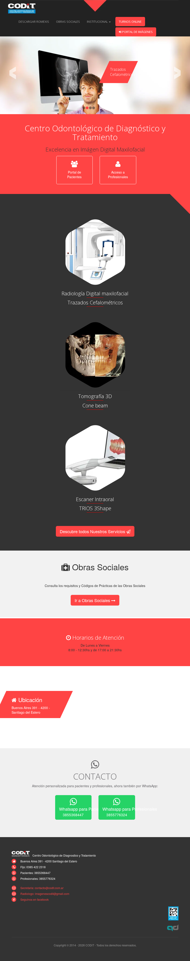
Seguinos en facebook (34, 899)
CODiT (24, 8)
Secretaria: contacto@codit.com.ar (41, 888)
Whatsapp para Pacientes (75, 811)
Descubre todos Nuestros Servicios (93, 531)
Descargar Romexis (34, 21)
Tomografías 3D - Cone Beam (120, 69)
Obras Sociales (68, 21)
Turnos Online (130, 21)
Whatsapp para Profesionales (118, 811)
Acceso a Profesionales (118, 174)
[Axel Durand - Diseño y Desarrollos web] (172, 927)
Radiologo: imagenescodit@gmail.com (44, 894)
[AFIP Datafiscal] (173, 913)
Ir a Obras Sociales (93, 600)
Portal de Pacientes (74, 174)
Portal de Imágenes (137, 32)
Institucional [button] (97, 21)
